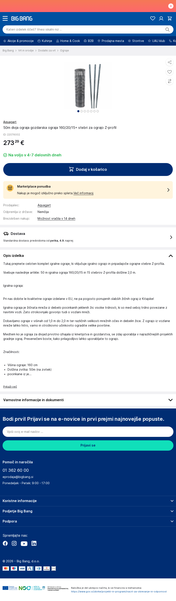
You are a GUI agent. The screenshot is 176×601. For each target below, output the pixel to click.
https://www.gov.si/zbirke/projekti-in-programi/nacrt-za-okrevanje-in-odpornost (119, 591)
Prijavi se (88, 445)
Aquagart (10, 122)
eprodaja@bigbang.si (18, 477)
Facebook (5, 543)
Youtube (24, 543)
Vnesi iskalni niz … (34, 29)
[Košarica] (169, 18)
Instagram (14, 543)
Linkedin (33, 543)
